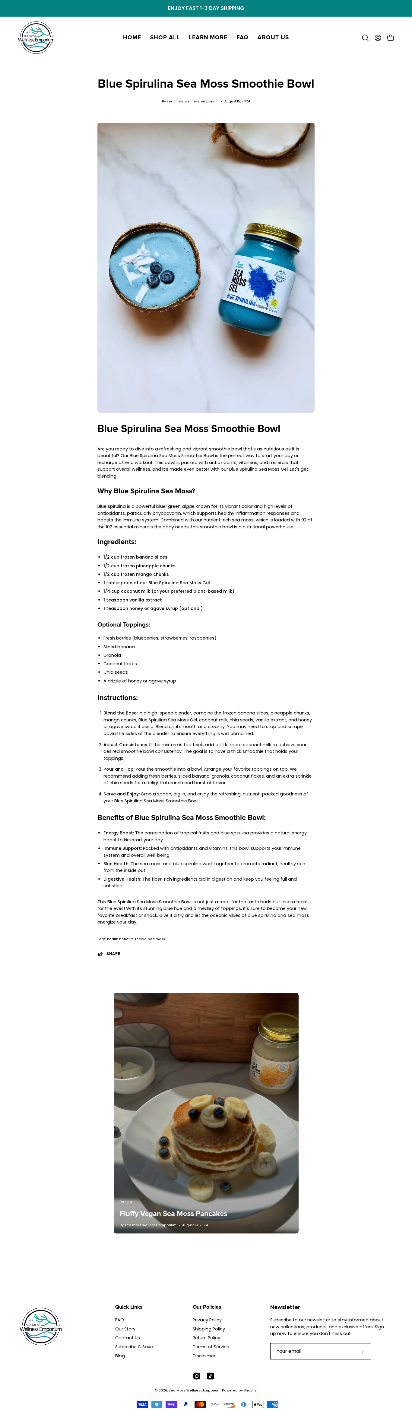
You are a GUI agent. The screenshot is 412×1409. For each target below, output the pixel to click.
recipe (141, 939)
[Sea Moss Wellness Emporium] (36, 37)
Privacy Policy (207, 1320)
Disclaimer (204, 1356)
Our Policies (207, 1307)
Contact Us (127, 1338)
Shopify (250, 1390)
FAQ (119, 1320)
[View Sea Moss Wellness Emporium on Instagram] (196, 1376)
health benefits (120, 939)
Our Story (125, 1329)
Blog (120, 1356)
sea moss (156, 939)
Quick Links (128, 1307)
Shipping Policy (209, 1329)
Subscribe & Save (134, 1347)
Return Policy (206, 1338)
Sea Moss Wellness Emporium (194, 1390)
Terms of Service (211, 1347)
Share (113, 953)
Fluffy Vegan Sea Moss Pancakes (173, 1213)
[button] (165, 37)
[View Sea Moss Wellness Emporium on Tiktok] (210, 1376)
